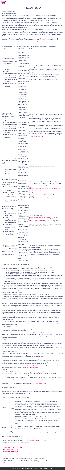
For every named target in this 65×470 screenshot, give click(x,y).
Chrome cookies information (11, 449)
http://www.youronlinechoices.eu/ (30, 462)
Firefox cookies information (11, 451)
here (45, 416)
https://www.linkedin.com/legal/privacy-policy (41, 194)
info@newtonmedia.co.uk (41, 42)
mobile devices (22, 454)
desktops (31, 454)
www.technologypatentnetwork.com (21, 24)
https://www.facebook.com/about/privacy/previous (43, 198)
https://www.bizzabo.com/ (36, 220)
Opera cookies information (11, 456)
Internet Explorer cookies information (13, 447)
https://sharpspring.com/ (42, 218)
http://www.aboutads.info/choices (10, 462)
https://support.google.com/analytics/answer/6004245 (44, 217)
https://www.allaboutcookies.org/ (37, 440)
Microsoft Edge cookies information (13, 445)
